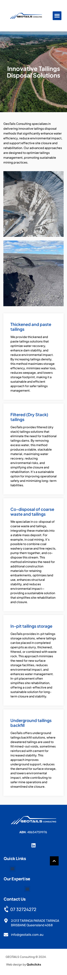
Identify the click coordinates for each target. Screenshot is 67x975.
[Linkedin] (33, 845)
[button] (57, 15)
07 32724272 (23, 909)
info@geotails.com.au (27, 934)
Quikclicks (34, 964)
